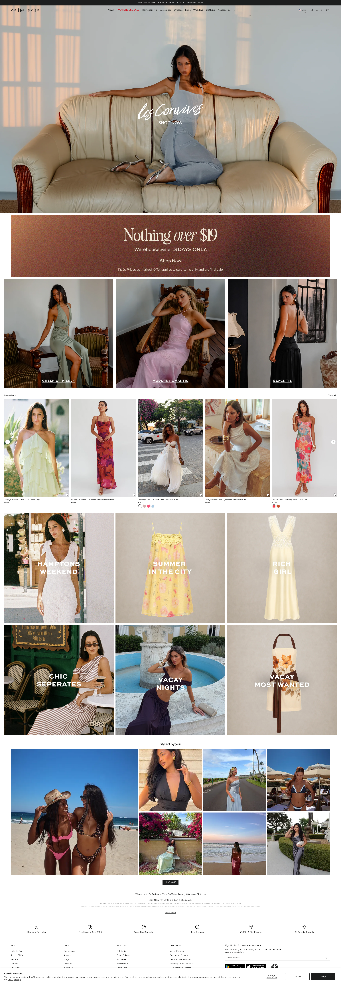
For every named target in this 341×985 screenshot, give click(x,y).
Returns (14, 959)
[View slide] (170, 109)
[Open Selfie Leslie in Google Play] (235, 967)
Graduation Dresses (179, 955)
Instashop (68, 968)
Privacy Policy (14, 979)
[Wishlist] (317, 10)
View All (332, 395)
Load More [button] (170, 882)
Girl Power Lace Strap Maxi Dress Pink (290, 500)
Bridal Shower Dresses (180, 959)
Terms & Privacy (124, 955)
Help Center (16, 951)
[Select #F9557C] (149, 506)
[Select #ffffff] (140, 506)
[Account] (322, 10)
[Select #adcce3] (153, 506)
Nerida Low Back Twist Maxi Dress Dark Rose (92, 500)
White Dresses (177, 951)
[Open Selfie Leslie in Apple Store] (256, 967)
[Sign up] (326, 958)
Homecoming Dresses (180, 968)
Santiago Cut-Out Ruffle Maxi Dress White (158, 500)
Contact (14, 963)
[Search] (312, 10)
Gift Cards (121, 951)
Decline (297, 976)
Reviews (68, 963)
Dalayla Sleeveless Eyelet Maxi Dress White (225, 500)
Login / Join (122, 968)
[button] (7, 442)
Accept (323, 976)
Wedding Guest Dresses (181, 963)
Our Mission (69, 951)
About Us (68, 955)
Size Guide (16, 968)
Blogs (66, 959)
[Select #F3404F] (274, 506)
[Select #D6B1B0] (144, 506)
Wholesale (121, 959)
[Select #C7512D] (278, 506)
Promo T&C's (17, 955)
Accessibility (122, 963)
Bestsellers (10, 395)
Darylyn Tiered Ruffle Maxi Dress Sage (22, 500)
